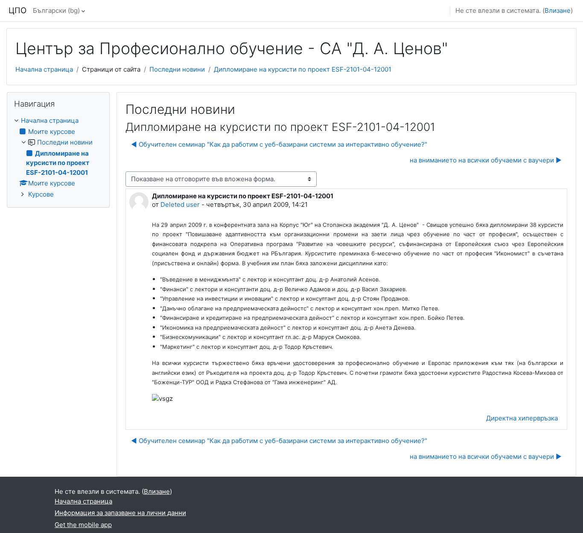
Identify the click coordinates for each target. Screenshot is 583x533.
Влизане (558, 10)
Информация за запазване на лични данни (120, 513)
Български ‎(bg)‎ (56, 10)
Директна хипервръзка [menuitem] (522, 418)
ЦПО (17, 10)
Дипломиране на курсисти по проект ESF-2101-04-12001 (302, 69)
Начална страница (44, 69)
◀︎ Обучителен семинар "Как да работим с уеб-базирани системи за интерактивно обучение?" (279, 144)
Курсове (41, 194)
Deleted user (180, 204)
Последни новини (177, 69)
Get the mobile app (83, 525)
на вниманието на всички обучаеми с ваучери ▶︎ (486, 160)
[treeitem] (58, 157)
